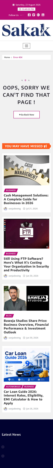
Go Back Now (27, 114)
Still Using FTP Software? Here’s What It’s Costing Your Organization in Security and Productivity (26, 264)
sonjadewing (15, 208)
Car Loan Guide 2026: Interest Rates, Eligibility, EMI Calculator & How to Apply (23, 397)
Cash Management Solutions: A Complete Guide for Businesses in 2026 (26, 199)
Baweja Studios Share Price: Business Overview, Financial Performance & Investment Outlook (26, 326)
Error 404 (17, 57)
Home (7, 57)
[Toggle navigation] (26, 46)
